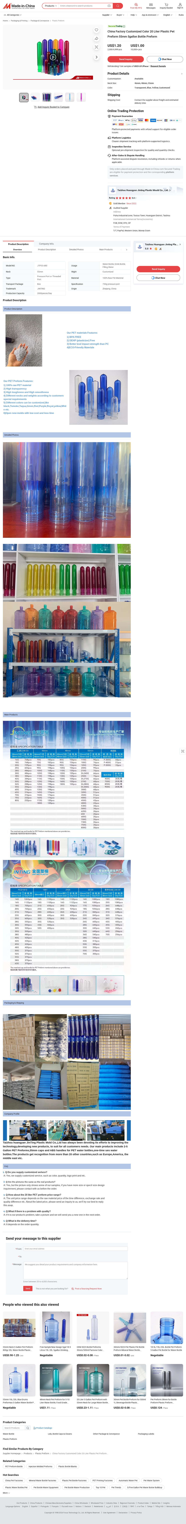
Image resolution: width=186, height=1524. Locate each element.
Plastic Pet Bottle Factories (74, 1480)
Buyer (119, 14)
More (5, 1492)
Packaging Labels (146, 1433)
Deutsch (88, 1506)
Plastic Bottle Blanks (67, 1466)
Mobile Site (156, 1503)
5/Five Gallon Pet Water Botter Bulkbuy (144, 1487)
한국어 (116, 1506)
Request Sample (158, 66)
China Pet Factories (14, 1480)
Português (45, 1506)
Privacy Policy (136, 1512)
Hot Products (22, 1503)
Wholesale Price (97, 1503)
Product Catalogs (44, 1427)
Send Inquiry (125, 59)
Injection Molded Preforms (40, 1466)
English (25, 1506)
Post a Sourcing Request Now (86, 1288)
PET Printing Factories (103, 1480)
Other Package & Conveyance (106, 1433)
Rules (181, 14)
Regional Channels (127, 1503)
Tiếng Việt (159, 1506)
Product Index (143, 1503)
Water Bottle (8, 1433)
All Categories (13, 14)
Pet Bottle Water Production (77, 1487)
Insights (166, 1503)
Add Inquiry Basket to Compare (53, 107)
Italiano (79, 1506)
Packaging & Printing (19, 20)
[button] (121, 249)
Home (5, 20)
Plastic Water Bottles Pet (16, 1487)
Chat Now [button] (167, 59)
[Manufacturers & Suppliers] (19, 6)
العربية (108, 1506)
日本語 (124, 1506)
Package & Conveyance (40, 20)
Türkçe (149, 1506)
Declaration (123, 1512)
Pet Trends (116, 1487)
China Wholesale (81, 1503)
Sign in (180, 7)
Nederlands (98, 1506)
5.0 (147, 248)
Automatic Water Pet (128, 1480)
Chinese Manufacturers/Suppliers (58, 1503)
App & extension (149, 14)
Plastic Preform (58, 20)
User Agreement (109, 1512)
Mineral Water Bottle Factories (42, 1480)
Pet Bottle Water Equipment (46, 1487)
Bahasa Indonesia (174, 1506)
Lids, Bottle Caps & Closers (60, 1433)
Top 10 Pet (100, 1487)
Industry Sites (111, 1503)
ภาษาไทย (140, 1506)
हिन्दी (132, 1506)
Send (28, 1288)
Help (133, 14)
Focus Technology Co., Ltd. (74, 1512)
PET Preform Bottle (14, 1466)
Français (55, 1506)
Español (34, 1506)
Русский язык (67, 1506)
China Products (36, 1503)
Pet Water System (152, 1480)
